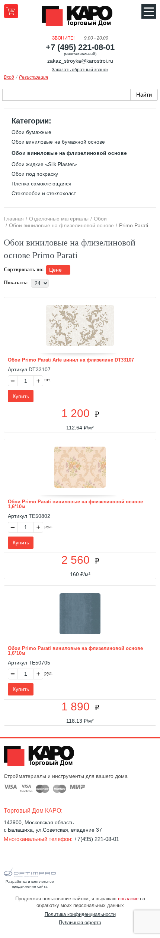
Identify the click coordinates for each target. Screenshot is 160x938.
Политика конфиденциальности (80, 914)
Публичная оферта (80, 922)
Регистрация (33, 77)
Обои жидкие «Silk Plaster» (44, 164)
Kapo (80, 18)
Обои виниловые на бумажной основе (58, 142)
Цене (56, 270)
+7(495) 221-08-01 (96, 839)
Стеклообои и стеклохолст (44, 193)
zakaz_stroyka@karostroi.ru (80, 61)
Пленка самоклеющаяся (41, 184)
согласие (128, 898)
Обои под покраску (35, 174)
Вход (9, 77)
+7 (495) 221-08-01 (80, 47)
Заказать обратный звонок (80, 69)
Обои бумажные (31, 132)
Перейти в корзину (11, 11)
